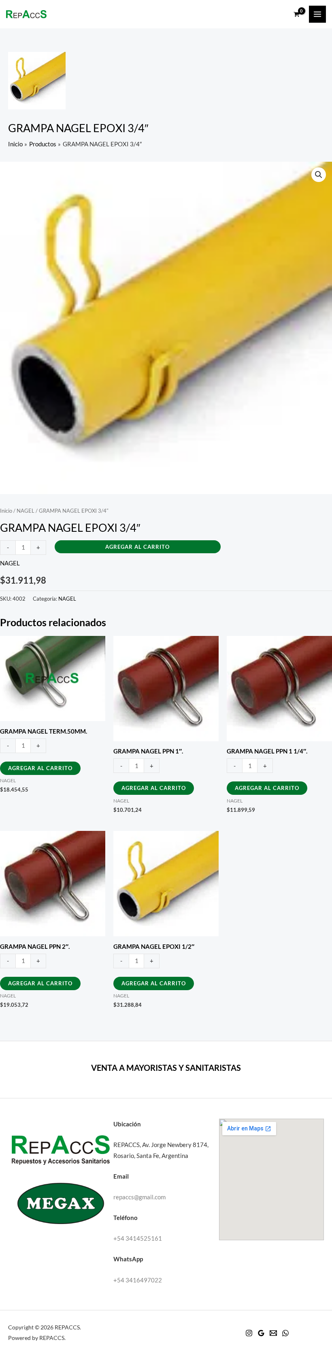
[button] (318, 174)
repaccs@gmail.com (139, 1197)
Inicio (6, 510)
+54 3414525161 (137, 1238)
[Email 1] (273, 1333)
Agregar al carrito (137, 547)
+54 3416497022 (137, 1280)
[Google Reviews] (261, 1333)
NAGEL (25, 510)
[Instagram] (249, 1333)
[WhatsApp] (285, 1333)
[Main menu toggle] (317, 14)
